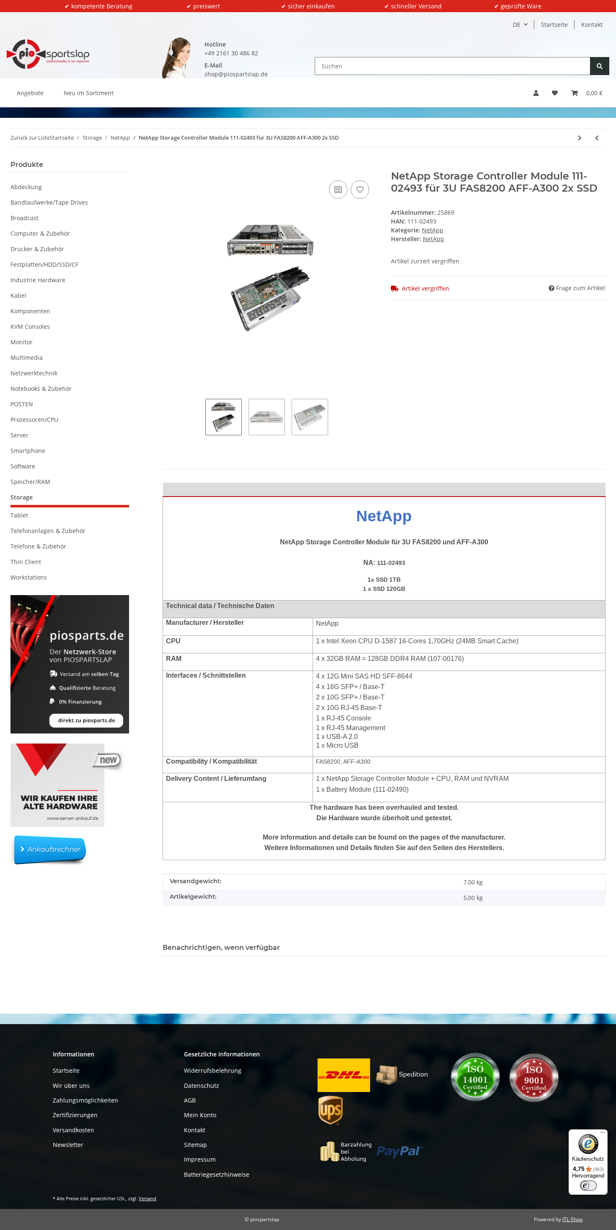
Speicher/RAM (30, 482)
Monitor (21, 342)
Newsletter (68, 1145)
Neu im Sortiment (89, 93)
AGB (190, 1100)
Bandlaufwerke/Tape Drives (49, 202)
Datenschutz (201, 1086)
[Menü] (603, 1134)
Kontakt (592, 25)
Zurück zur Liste (30, 137)
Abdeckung (26, 187)
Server (19, 435)
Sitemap (195, 1145)
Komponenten (30, 311)
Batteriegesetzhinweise (216, 1174)
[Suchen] (599, 66)
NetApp (432, 230)
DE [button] (516, 25)
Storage (21, 497)
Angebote (30, 93)
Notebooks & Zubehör (41, 389)
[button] (536, 92)
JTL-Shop (572, 1219)
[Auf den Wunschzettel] (360, 189)
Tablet (19, 515)
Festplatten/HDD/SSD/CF (44, 264)
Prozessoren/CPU (34, 420)
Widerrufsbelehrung (212, 1070)
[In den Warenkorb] (169, 165)
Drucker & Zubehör (37, 249)
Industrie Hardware (37, 280)
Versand (147, 1198)
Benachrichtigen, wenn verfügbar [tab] (221, 948)
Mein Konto (200, 1115)
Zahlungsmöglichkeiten (85, 1100)
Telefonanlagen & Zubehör (47, 531)
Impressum (200, 1159)
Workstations (28, 577)
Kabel (18, 295)
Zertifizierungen (75, 1115)
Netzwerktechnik (33, 373)
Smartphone (27, 451)
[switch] (588, 1186)
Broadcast (24, 218)
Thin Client (25, 562)
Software (22, 466)
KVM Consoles (30, 326)
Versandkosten (73, 1130)
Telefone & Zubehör (38, 546)
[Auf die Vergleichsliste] (338, 189)
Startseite (554, 25)
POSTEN (21, 404)
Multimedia (26, 357)
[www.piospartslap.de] (48, 53)
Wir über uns (71, 1086)
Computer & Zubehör (40, 233)
